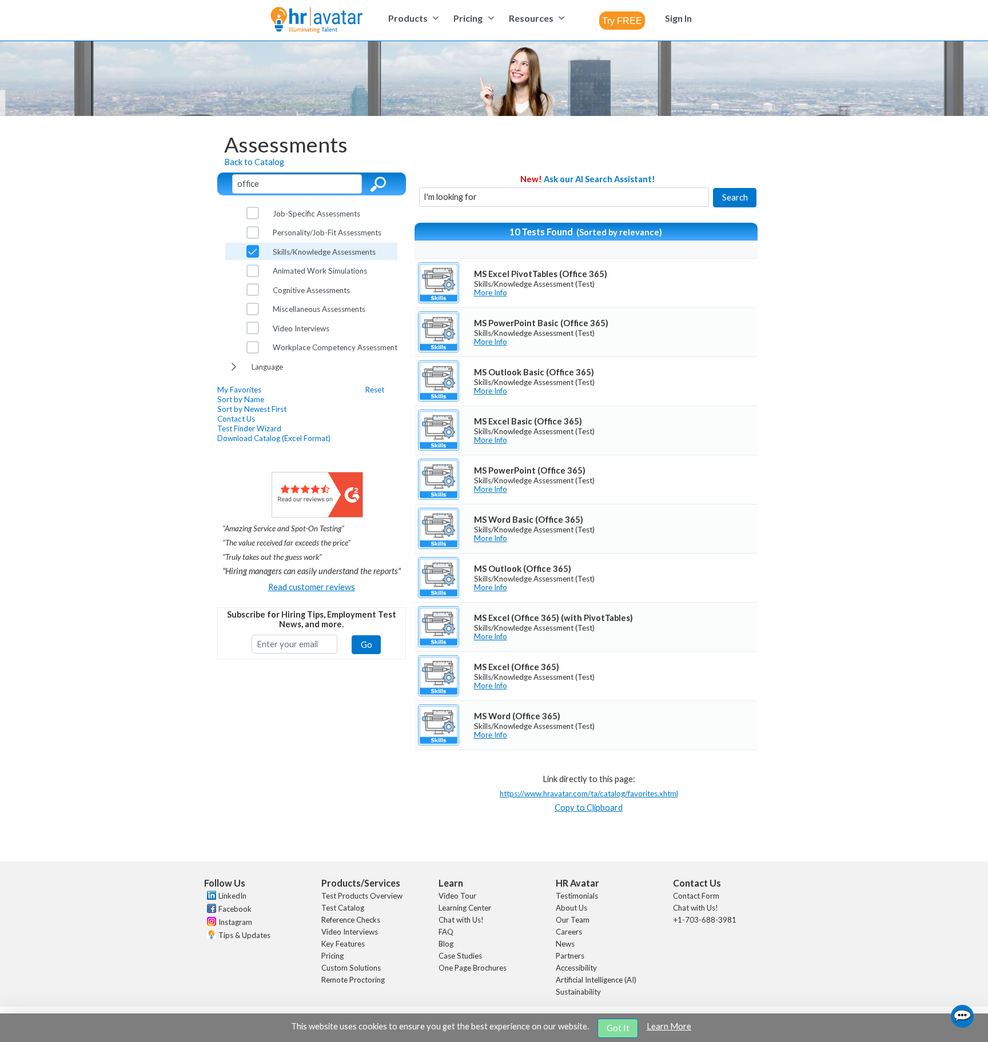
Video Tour (457, 895)
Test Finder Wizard (249, 428)
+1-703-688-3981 (704, 919)
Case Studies (460, 955)
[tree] (311, 289)
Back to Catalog (254, 162)
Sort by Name (240, 399)
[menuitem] (412, 18)
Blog (446, 943)
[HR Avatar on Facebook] (210, 910)
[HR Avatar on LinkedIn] (210, 896)
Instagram (235, 922)
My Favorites (239, 389)
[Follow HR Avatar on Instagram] (210, 923)
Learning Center (465, 907)
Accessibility (576, 967)
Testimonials (577, 895)
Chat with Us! (461, 919)
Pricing (332, 955)
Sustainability (578, 991)
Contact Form (696, 895)
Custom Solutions (351, 967)
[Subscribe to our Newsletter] (210, 936)
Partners (570, 955)
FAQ (446, 931)
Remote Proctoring (353, 979)
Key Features (343, 943)
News (565, 943)
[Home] (316, 21)
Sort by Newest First (251, 409)
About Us (571, 907)
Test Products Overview (362, 895)
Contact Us (236, 418)
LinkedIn (232, 895)
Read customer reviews (311, 587)
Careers (569, 931)
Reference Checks (350, 919)
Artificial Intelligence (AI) (596, 979)
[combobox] (622, 20)
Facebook (235, 908)
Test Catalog (342, 907)
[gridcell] (586, 282)
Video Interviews (349, 931)
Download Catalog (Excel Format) (273, 438)
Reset (374, 389)
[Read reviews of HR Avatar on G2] (317, 514)
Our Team (572, 919)
